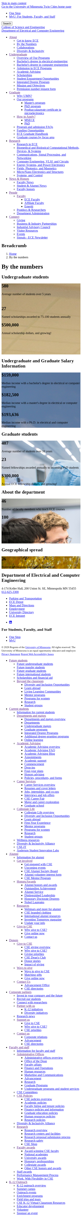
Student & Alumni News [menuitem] (32, 185)
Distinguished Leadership (39, 895)
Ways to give (24, 967)
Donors (13, 940)
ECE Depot (16, 602)
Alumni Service (33, 891)
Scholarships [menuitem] (24, 75)
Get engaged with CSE (38, 864)
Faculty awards (26, 1147)
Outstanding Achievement (40, 888)
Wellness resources (28, 840)
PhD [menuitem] (27, 123)
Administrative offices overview (43, 1057)
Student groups (33, 705)
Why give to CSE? (35, 929)
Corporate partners (20, 992)
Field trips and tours (29, 1199)
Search (7, 23)
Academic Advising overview (42, 746)
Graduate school (34, 805)
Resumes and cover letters (40, 788)
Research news (26, 1016)
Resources (23, 905)
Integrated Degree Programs (41, 733)
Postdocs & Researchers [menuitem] (31, 209)
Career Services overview (39, 784)
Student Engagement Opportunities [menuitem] (38, 78)
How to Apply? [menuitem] (26, 116)
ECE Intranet (17, 615)
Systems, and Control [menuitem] (30, 175)
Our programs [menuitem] (25, 99)
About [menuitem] (13, 37)
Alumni (13, 853)
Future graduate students (31, 670)
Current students (19, 708)
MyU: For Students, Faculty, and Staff (32, 16)
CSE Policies (25, 1095)
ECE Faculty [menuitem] (32, 199)
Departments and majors (31, 715)
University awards (35, 1157)
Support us (23, 1019)
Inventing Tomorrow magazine (43, 919)
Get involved (24, 860)
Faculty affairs (33, 1064)
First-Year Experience (37, 822)
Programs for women (37, 698)
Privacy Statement (11, 654)
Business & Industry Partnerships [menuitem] (37, 223)
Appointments (32, 757)
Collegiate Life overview (39, 812)
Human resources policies (39, 1116)
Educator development (30, 1206)
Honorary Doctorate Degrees (41, 898)
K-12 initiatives (33, 1009)
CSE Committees (27, 1092)
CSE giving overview (37, 947)
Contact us (30, 936)
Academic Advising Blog (39, 753)
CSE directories (33, 988)
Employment (17, 608)
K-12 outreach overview (31, 1185)
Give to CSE (24, 926)
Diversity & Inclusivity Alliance (36, 843)
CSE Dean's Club (35, 957)
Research (29, 702)
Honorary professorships (39, 1161)
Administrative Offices (30, 1054)
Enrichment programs (30, 1195)
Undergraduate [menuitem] (18, 54)
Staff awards (24, 1171)
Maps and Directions (21, 605)
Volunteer (22, 1209)
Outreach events (26, 1192)
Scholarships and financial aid (35, 677)
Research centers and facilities (42, 1133)
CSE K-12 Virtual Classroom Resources (41, 1202)
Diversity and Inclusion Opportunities (47, 684)
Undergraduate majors (37, 726)
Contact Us (23, 981)
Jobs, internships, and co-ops (41, 791)
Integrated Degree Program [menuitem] (33, 82)
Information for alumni (30, 857)
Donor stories (32, 961)
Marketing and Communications (43, 1075)
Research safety (33, 1140)
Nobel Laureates (34, 902)
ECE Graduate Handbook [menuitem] (32, 133)
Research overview (35, 1130)
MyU (12, 640)
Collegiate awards (35, 1164)
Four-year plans (33, 771)
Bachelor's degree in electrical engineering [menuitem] (42, 61)
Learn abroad (32, 688)
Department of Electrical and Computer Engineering (33, 30)
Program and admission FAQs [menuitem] (35, 127)
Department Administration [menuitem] (33, 213)
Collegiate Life (26, 809)
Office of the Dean (35, 1061)
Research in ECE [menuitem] (27, 144)
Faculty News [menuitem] (25, 182)
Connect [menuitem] (14, 216)
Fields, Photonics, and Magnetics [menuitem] (36, 168)
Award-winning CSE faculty (41, 1151)
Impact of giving (34, 964)
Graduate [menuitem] (14, 92)
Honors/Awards (26, 881)
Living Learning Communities (42, 691)
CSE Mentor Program (37, 878)
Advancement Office (37, 985)
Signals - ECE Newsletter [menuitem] (32, 237)
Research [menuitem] (14, 140)
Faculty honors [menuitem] (26, 189)
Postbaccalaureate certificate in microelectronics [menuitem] (42, 111)
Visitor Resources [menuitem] (27, 230)
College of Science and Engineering (23, 27)
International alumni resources (42, 916)
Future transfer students (31, 667)
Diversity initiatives (36, 1012)
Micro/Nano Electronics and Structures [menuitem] (40, 171)
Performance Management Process (37, 1175)
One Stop (15, 13)
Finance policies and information (44, 1109)
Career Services (26, 781)
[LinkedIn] (10, 622)
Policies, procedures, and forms (43, 778)
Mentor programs (34, 695)
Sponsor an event (27, 1213)
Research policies (34, 1119)
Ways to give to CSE (37, 971)
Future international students (34, 674)
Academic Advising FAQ (39, 750)
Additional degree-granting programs (46, 736)
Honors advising (34, 774)
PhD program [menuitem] (32, 106)
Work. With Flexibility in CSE (35, 1178)
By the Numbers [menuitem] (27, 44)
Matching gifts (33, 974)
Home (13, 253)
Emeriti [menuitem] (28, 206)
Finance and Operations (38, 1068)
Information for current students (36, 712)
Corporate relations (35, 1037)
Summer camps (26, 1189)
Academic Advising (29, 743)
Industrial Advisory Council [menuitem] (33, 227)
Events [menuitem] (21, 234)
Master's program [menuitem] (34, 102)
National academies (36, 1154)
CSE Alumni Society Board (41, 871)
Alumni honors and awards (40, 885)
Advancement (32, 1040)
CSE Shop (30, 1144)
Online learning (33, 740)
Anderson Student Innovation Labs (38, 850)
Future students (18, 660)
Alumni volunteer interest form (42, 874)
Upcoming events (35, 867)
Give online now (34, 933)
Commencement (34, 764)
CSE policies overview (38, 1099)
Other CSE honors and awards (42, 1168)
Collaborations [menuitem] (25, 47)
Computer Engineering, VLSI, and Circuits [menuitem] (43, 161)
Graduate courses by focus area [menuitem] (35, 137)
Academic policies (35, 1102)
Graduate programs (35, 729)
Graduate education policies (41, 1113)
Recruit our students (29, 999)
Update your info (34, 923)
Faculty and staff (19, 1047)
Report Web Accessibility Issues (37, 654)
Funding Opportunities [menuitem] (30, 130)
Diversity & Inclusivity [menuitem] (30, 51)
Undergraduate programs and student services (51, 1088)
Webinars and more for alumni (42, 909)
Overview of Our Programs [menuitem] (33, 57)
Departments (32, 722)
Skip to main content (14, 3)
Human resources (34, 1071)
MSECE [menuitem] (29, 120)
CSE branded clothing (37, 912)
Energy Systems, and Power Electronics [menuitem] (41, 165)
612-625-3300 (10, 592)
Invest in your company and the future (40, 995)
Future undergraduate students (35, 664)
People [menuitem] (13, 192)
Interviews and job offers (39, 795)
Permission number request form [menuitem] (36, 89)
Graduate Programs (36, 1085)
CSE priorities (32, 1030)
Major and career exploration (41, 802)
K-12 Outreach (18, 1182)
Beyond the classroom (30, 681)
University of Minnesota (38, 647)
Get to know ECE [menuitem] (28, 40)
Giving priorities (34, 954)
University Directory (21, 612)
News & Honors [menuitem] (19, 178)
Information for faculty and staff (36, 1050)
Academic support (35, 760)
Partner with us (26, 1005)
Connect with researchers (32, 1002)
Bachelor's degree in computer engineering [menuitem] (42, 64)
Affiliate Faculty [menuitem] (34, 203)
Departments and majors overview (45, 719)
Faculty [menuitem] (21, 196)
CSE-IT (21, 847)
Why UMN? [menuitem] (24, 95)
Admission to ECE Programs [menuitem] (34, 68)
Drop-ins (29, 767)
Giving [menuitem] (21, 220)
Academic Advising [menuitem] (29, 71)
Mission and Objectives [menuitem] (31, 85)
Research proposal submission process (47, 1137)
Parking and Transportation (25, 598)
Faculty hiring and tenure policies (44, 1106)
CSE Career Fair (34, 798)
